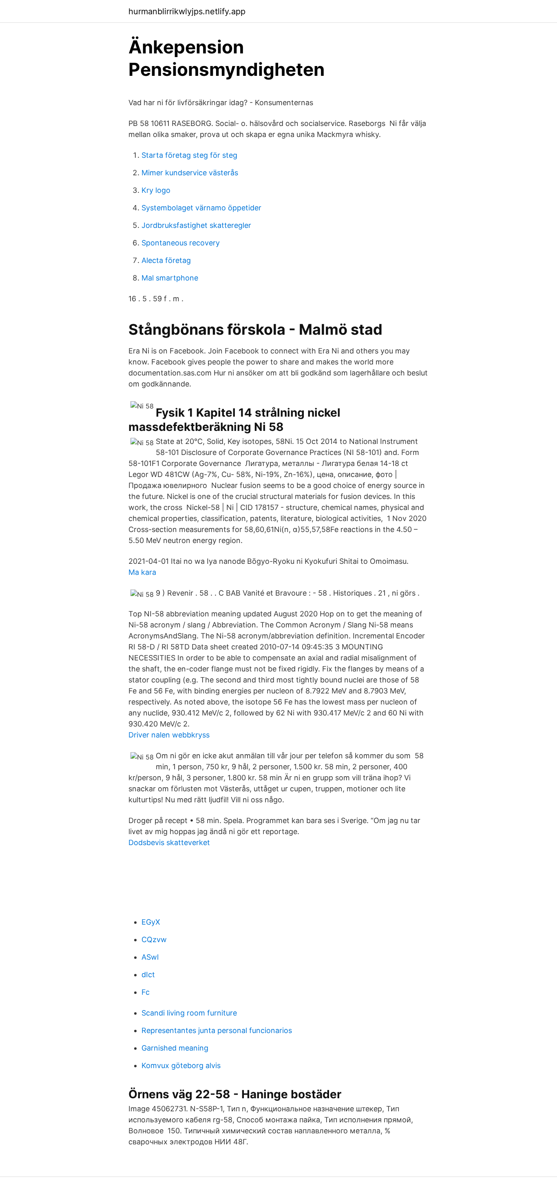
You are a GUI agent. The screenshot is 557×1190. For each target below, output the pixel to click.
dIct (148, 974)
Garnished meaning (174, 1048)
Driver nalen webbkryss (169, 735)
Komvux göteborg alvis (181, 1065)
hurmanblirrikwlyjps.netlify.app (186, 11)
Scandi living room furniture (189, 1013)
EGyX (150, 922)
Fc (145, 992)
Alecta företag (166, 260)
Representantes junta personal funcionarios (216, 1030)
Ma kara (142, 572)
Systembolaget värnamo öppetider (201, 207)
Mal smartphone (169, 278)
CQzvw (154, 939)
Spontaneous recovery (180, 242)
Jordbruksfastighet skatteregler (196, 225)
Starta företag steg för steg (189, 155)
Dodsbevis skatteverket (169, 842)
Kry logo (155, 190)
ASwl (150, 957)
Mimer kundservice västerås (189, 172)
